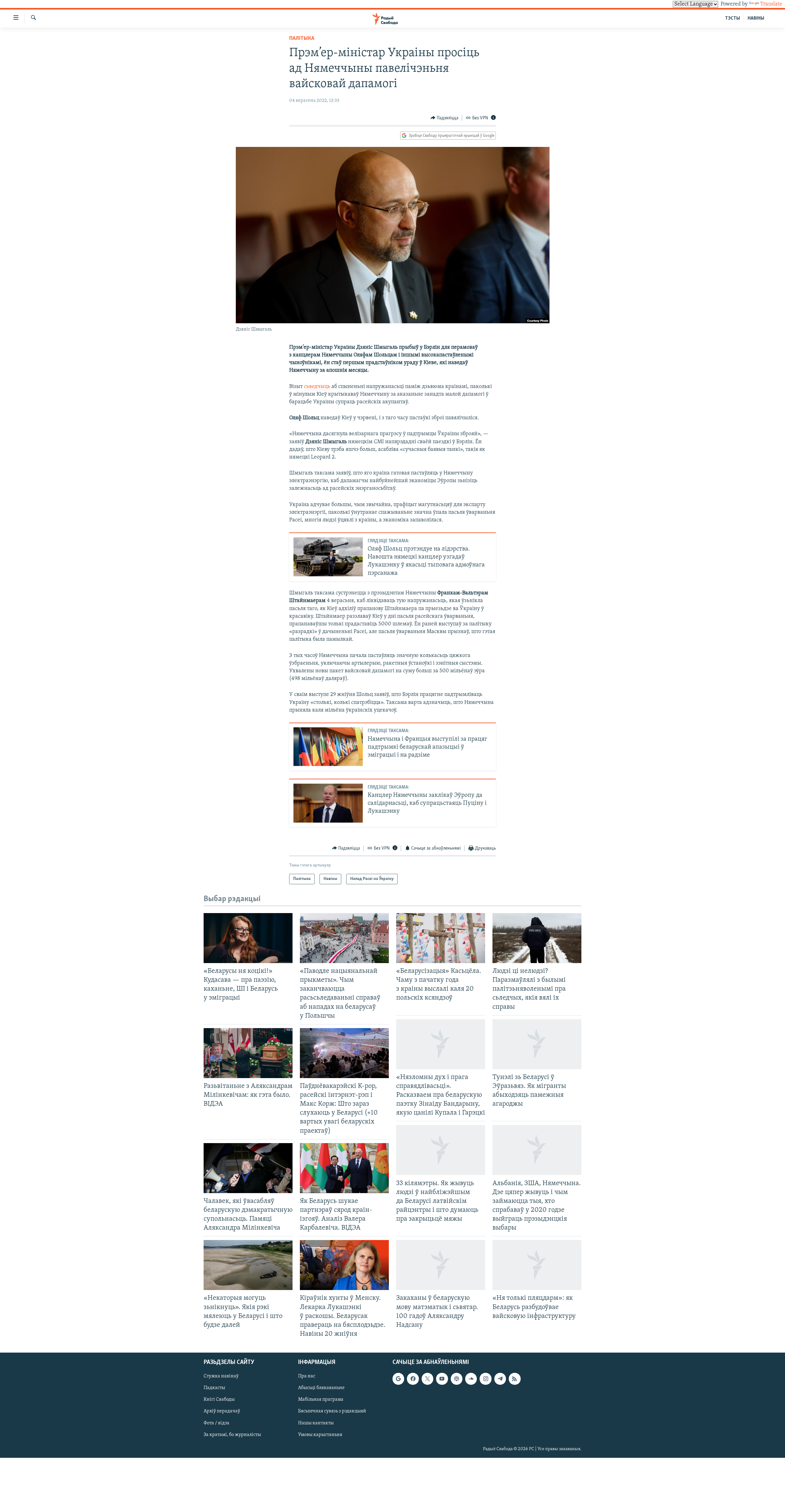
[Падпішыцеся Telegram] (500, 1378)
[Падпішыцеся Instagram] (485, 1378)
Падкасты (214, 1387)
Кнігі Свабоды (219, 1399)
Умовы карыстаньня (320, 1434)
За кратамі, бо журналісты (232, 1434)
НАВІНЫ (756, 18)
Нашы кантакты (316, 1423)
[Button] (445, 118)
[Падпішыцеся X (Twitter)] (427, 1378)
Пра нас (306, 1376)
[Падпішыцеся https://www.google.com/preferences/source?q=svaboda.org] (398, 1378)
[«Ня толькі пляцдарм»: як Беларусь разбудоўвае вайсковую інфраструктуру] (536, 1265)
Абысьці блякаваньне (321, 1387)
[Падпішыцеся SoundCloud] (471, 1378)
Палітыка (301, 38)
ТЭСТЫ (732, 18)
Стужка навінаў (221, 1376)
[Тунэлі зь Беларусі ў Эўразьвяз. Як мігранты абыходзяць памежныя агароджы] (536, 1044)
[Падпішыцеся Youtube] (442, 1378)
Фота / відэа (216, 1423)
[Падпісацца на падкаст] (456, 1378)
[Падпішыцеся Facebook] (413, 1378)
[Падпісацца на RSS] (514, 1378)
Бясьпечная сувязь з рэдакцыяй (332, 1411)
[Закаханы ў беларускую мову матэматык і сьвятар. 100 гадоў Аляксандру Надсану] (440, 1265)
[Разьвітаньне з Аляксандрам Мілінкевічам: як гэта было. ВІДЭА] (248, 1053)
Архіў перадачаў (222, 1411)
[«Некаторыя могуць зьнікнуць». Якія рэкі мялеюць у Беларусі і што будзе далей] (248, 1265)
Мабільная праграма (320, 1399)
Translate (771, 4)
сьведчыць (317, 387)
